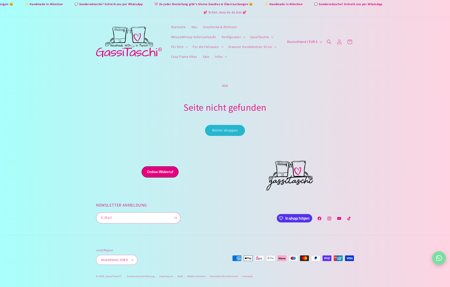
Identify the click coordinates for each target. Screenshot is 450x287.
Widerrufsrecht (196, 276)
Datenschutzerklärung (141, 276)
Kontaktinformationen (224, 276)
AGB (180, 276)
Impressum (166, 276)
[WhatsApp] (439, 258)
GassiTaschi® (114, 276)
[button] (233, 37)
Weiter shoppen (225, 130)
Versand (248, 276)
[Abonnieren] (175, 217)
